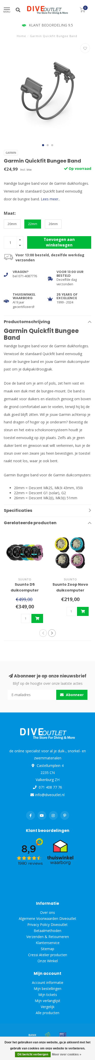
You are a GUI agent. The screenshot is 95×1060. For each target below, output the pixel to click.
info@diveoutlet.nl (50, 794)
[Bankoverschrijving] (32, 1035)
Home (21, 36)
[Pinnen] (62, 1035)
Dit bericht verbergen (32, 1054)
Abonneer (74, 694)
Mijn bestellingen (47, 988)
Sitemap (47, 948)
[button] (43, 145)
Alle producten (47, 1012)
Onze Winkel (47, 960)
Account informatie (47, 982)
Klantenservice (48, 942)
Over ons (47, 912)
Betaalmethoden (47, 930)
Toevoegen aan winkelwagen (59, 242)
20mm (12, 224)
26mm (53, 224)
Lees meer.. (50, 199)
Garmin (11, 152)
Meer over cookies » (66, 1054)
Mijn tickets (47, 994)
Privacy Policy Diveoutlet (47, 924)
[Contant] (47, 1035)
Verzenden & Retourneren (47, 936)
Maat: (10, 213)
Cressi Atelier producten (47, 954)
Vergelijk (47, 1006)
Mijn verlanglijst (47, 1000)
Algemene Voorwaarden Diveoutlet (47, 918)
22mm (32, 224)
